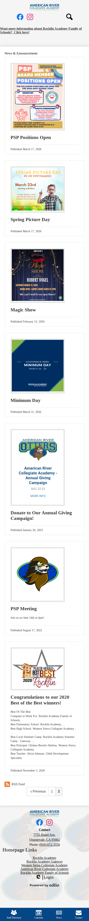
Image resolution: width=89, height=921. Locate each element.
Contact (78, 917)
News (59, 917)
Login (44, 877)
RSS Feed (18, 784)
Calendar (38, 917)
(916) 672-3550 (49, 844)
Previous (39, 791)
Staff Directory (14, 917)
